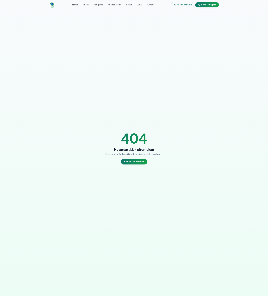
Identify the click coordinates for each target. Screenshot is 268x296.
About (86, 4)
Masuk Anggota (184, 4)
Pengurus (98, 4)
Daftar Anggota (208, 4)
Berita (129, 4)
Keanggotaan (114, 4)
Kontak (150, 4)
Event (139, 4)
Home (75, 4)
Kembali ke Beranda (134, 161)
